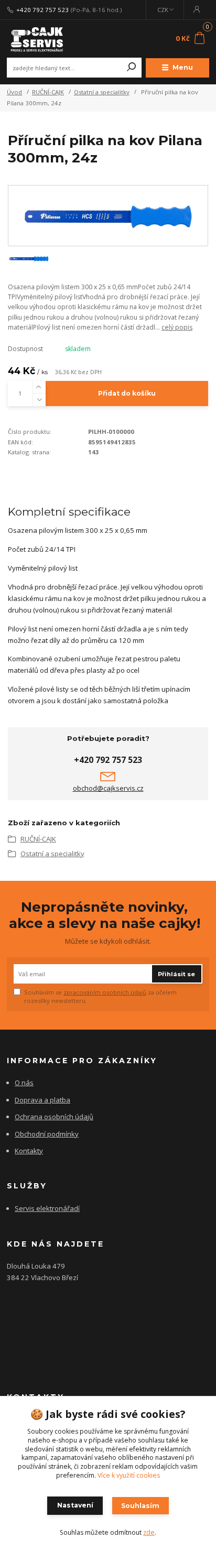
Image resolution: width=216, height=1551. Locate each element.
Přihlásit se (176, 974)
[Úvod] (45, 38)
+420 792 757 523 (42, 10)
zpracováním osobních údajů (104, 992)
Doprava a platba (42, 1100)
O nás (24, 1082)
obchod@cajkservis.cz (108, 788)
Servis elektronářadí (47, 1208)
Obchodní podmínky (47, 1134)
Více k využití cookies (129, 1475)
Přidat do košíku (127, 393)
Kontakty (29, 1150)
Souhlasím (140, 1506)
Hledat (132, 68)
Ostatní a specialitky (101, 92)
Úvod (14, 92)
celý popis (176, 327)
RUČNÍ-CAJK (48, 92)
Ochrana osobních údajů (54, 1116)
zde (149, 1532)
